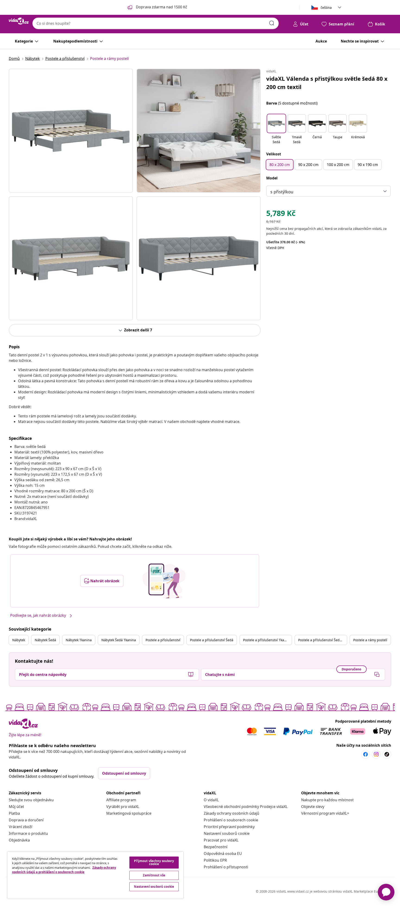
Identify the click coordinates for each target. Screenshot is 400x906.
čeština (326, 7)
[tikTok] (386, 754)
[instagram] (376, 754)
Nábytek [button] (18, 640)
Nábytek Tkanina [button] (79, 640)
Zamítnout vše (154, 875)
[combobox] (155, 23)
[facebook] (365, 754)
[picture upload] (164, 580)
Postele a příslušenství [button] (163, 640)
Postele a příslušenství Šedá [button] (211, 640)
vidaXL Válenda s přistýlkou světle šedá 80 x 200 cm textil (327, 83)
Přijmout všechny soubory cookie (154, 862)
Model (272, 178)
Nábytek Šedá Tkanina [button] (118, 640)
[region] (95, 875)
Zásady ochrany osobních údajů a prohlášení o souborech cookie (64, 870)
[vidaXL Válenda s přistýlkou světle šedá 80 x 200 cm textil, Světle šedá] (70, 130)
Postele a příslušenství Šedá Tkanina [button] (322, 640)
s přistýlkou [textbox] (281, 191)
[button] (276, 129)
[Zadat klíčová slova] (271, 23)
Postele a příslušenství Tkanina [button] (267, 640)
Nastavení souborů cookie (227, 833)
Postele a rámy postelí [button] (370, 640)
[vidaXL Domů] (19, 21)
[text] (280, 214)
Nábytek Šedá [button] (45, 640)
